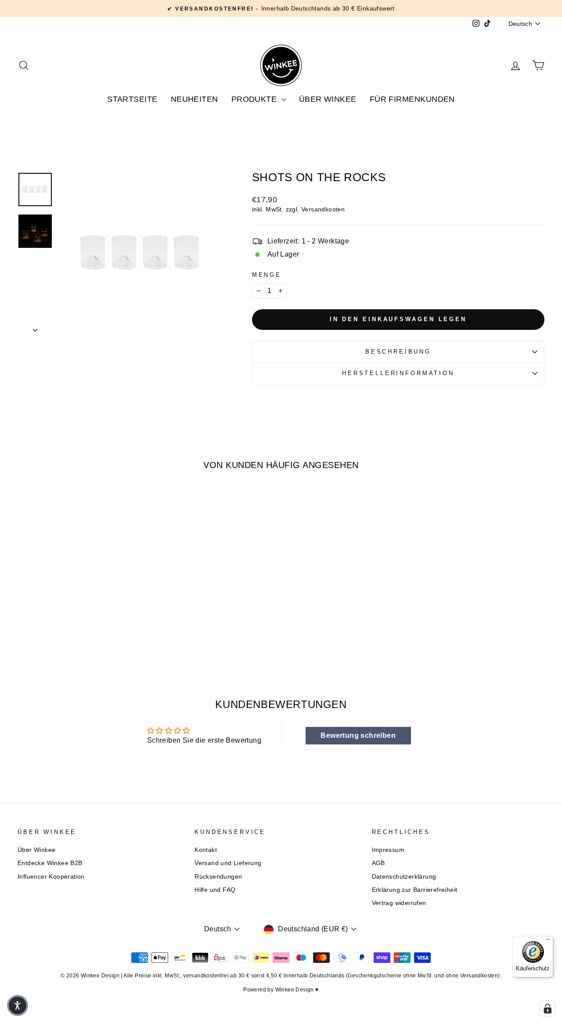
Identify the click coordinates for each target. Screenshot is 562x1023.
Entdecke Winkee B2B (50, 863)
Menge (266, 275)
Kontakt (206, 850)
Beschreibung (398, 351)
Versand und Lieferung (228, 863)
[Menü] (548, 941)
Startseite (132, 99)
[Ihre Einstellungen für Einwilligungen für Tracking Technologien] (547, 1008)
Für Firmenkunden (412, 99)
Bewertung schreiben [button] (358, 735)
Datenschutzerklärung (404, 876)
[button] (17, 1005)
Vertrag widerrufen (399, 903)
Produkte (255, 99)
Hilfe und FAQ (215, 890)
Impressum (388, 850)
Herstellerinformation (398, 373)
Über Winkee (328, 99)
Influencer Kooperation (51, 876)
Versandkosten (323, 209)
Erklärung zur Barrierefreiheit (415, 890)
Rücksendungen (218, 876)
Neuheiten (194, 99)
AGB (378, 863)
